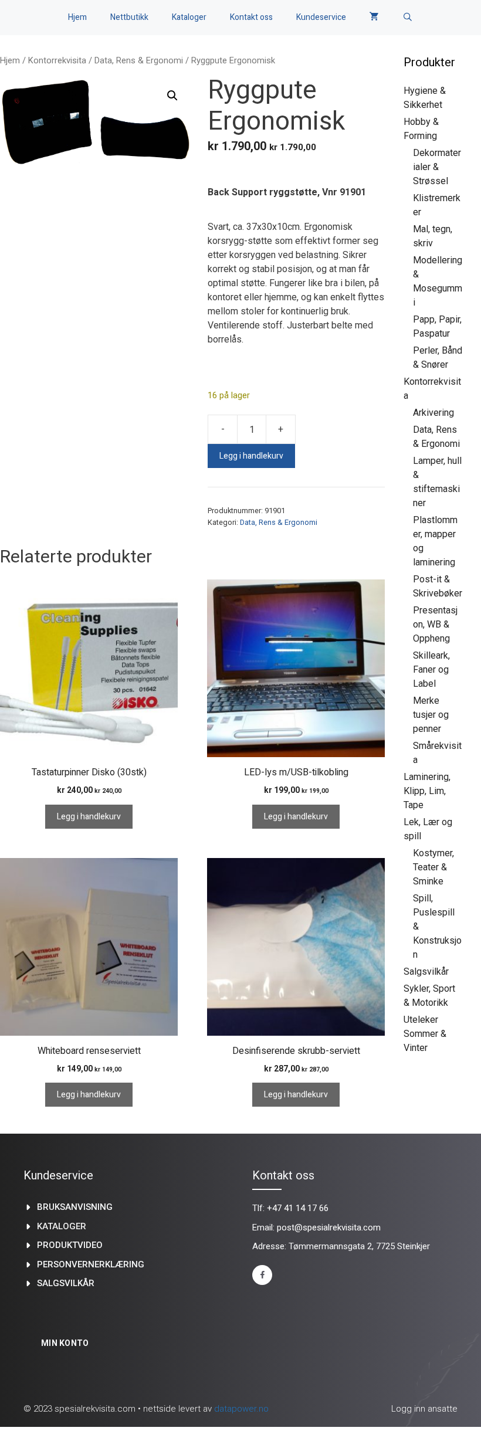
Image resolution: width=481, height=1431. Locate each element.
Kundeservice (321, 17)
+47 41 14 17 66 (297, 1208)
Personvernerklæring (90, 1264)
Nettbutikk (129, 17)
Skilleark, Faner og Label (431, 669)
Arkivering (433, 412)
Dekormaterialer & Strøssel (437, 166)
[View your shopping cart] (374, 17)
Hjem (77, 17)
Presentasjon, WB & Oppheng (435, 624)
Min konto (65, 1343)
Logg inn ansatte (424, 1408)
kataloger (61, 1226)
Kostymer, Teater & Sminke (433, 867)
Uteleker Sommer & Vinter (425, 1033)
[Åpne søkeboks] (408, 17)
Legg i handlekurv (251, 456)
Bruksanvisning (75, 1207)
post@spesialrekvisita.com (329, 1227)
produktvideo (70, 1245)
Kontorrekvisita (57, 60)
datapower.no (241, 1408)
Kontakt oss (251, 17)
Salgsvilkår (426, 971)
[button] (172, 95)
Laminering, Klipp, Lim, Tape (427, 791)
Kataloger (189, 17)
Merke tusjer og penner (431, 714)
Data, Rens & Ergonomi (138, 60)
